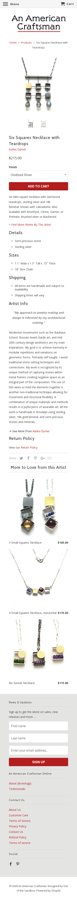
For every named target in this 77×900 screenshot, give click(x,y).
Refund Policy (17, 837)
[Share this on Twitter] (21, 458)
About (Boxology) (20, 783)
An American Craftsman (32, 886)
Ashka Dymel (17, 149)
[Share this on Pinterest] (35, 458)
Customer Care (18, 815)
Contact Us (16, 832)
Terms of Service (20, 821)
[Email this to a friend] (49, 458)
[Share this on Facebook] (28, 458)
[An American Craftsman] (38, 23)
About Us (15, 810)
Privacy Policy (17, 826)
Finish (13, 167)
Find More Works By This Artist (31, 224)
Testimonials (17, 789)
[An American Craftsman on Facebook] (11, 864)
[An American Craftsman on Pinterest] (18, 864)
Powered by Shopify (48, 890)
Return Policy (29, 447)
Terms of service (19, 843)
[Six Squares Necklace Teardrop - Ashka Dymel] (38, 87)
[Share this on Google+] (42, 458)
